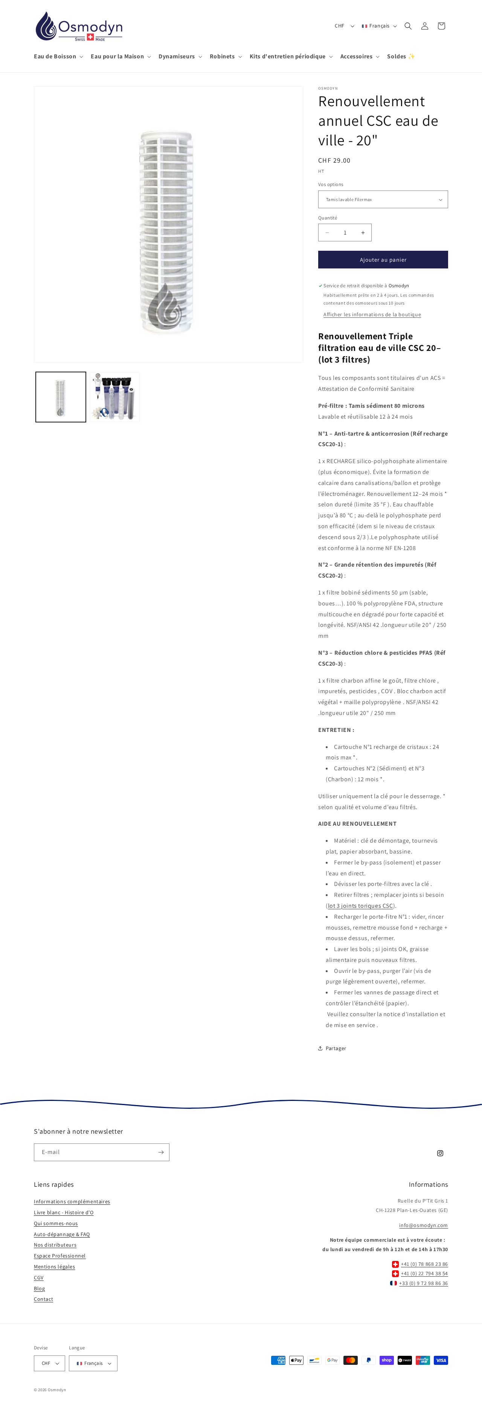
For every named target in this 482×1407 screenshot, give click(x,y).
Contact (43, 1299)
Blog (39, 1288)
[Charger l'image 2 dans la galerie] (115, 397)
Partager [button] (336, 1048)
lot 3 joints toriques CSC (360, 906)
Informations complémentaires (72, 1201)
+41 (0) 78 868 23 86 (424, 1264)
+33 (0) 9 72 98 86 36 (423, 1283)
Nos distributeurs (55, 1244)
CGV (39, 1277)
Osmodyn (57, 1389)
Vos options (330, 184)
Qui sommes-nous (56, 1223)
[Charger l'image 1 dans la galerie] (61, 397)
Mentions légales (54, 1266)
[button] (57, 56)
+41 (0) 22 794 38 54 (424, 1273)
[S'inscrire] (161, 1152)
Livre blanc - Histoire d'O (64, 1212)
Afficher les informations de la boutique (372, 314)
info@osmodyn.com (423, 1225)
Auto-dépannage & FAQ (62, 1234)
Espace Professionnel (60, 1255)
